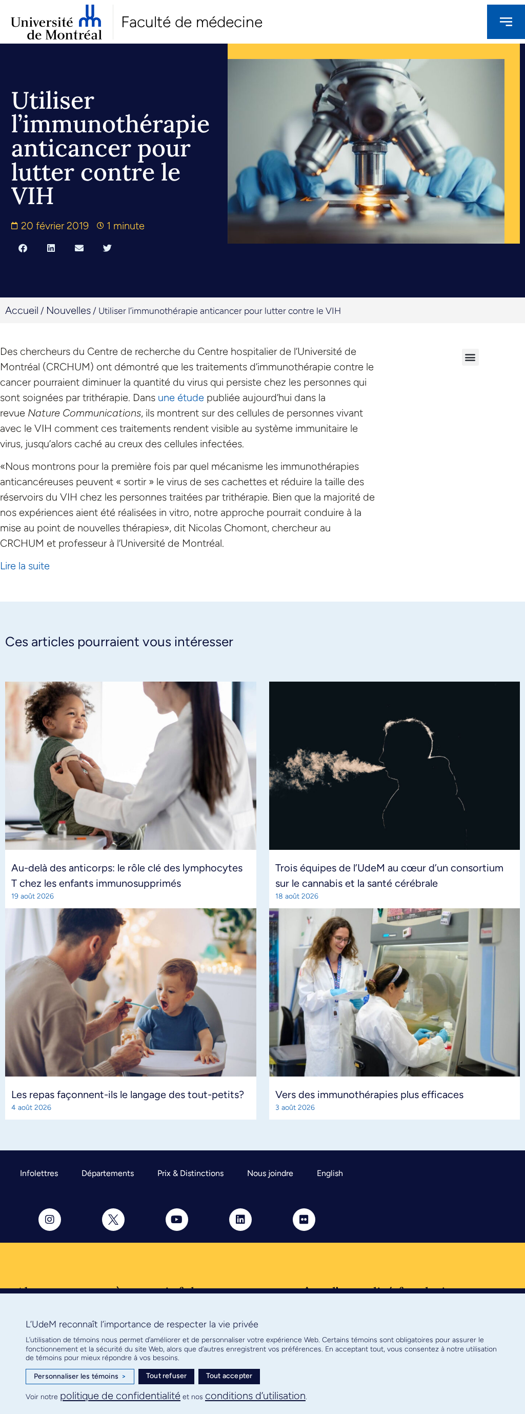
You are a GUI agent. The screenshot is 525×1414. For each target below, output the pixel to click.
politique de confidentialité (120, 1395)
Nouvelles (68, 310)
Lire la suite (25, 566)
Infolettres (39, 1173)
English (330, 1173)
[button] (22, 248)
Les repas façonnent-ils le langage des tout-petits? (127, 1094)
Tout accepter (229, 1375)
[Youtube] (177, 1219)
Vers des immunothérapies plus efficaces (369, 1094)
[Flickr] (304, 1219)
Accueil (21, 310)
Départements (108, 1173)
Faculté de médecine (191, 21)
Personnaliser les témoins (80, 1376)
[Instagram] (49, 1219)
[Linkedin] (240, 1219)
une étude (181, 397)
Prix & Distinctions (190, 1173)
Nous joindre (270, 1173)
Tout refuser (166, 1375)
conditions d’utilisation (255, 1395)
